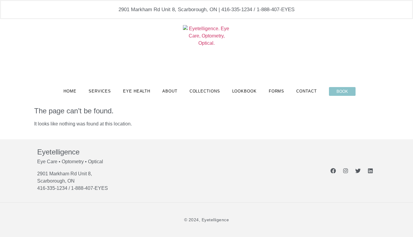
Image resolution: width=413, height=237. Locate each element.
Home (69, 91)
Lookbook (244, 91)
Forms (277, 91)
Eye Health (136, 91)
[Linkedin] (370, 170)
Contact (306, 91)
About (169, 91)
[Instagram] (345, 170)
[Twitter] (358, 170)
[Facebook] (333, 170)
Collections (205, 91)
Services (100, 91)
